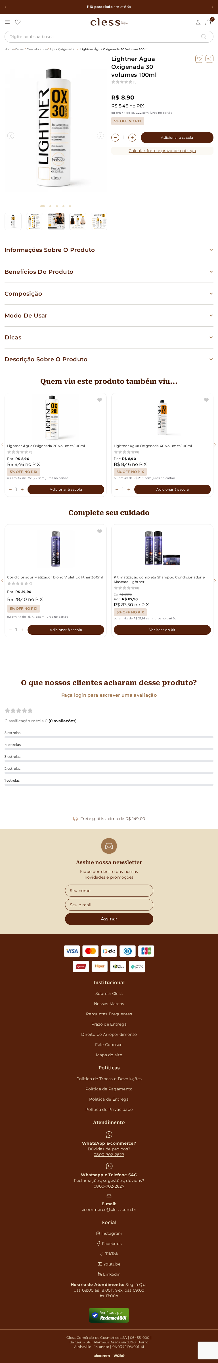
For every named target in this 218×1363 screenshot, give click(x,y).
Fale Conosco (109, 1044)
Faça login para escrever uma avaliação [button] (109, 695)
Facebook (112, 1243)
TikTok (111, 1253)
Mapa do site (109, 1054)
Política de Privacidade (109, 1109)
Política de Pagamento (109, 1089)
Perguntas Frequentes (109, 1013)
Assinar (109, 919)
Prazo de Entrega (109, 1024)
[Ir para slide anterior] (10, 135)
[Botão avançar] (212, 7)
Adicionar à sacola (177, 137)
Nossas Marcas (109, 1003)
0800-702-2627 (109, 1154)
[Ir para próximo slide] (100, 135)
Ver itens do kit (162, 630)
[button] (209, 59)
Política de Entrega (109, 1099)
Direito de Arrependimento (109, 1034)
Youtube (111, 1264)
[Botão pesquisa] (204, 37)
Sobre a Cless (109, 993)
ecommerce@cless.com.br (109, 1209)
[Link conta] (198, 22)
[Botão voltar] (5, 7)
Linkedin (111, 1274)
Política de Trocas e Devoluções (109, 1078)
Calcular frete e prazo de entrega (162, 150)
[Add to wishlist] (199, 59)
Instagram (112, 1233)
